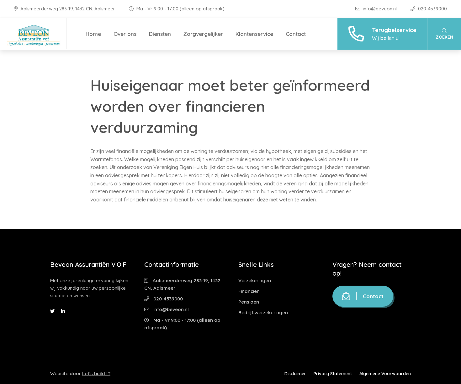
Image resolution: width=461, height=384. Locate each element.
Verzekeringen (254, 280)
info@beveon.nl (380, 9)
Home (93, 33)
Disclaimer (295, 373)
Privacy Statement (333, 373)
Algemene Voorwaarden (385, 373)
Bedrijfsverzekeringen (263, 312)
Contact (296, 33)
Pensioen (248, 302)
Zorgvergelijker (203, 33)
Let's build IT (96, 373)
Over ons (125, 33)
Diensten (160, 33)
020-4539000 (432, 9)
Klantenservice (254, 33)
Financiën (249, 291)
